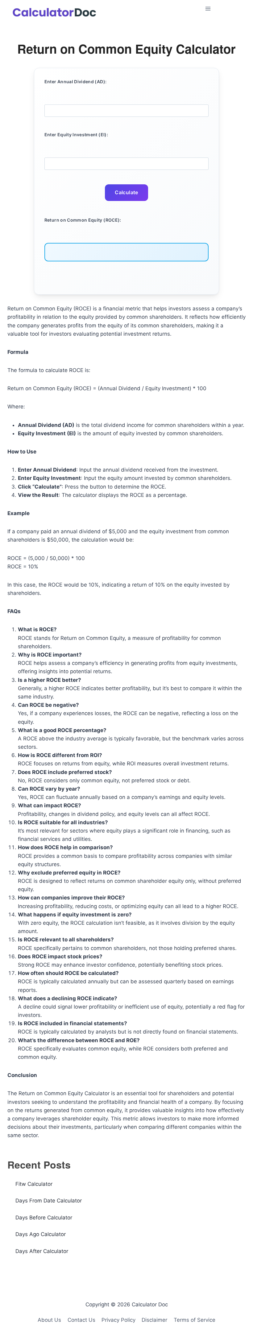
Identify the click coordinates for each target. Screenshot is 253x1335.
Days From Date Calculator (48, 1201)
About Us (49, 1320)
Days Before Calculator (43, 1217)
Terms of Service (194, 1320)
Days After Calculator (41, 1251)
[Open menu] (224, 8)
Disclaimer (154, 1320)
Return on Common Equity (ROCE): (82, 220)
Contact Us (81, 1320)
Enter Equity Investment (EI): (76, 134)
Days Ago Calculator (40, 1234)
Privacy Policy (118, 1320)
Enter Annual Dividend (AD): (75, 81)
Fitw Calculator (33, 1184)
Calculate (126, 192)
